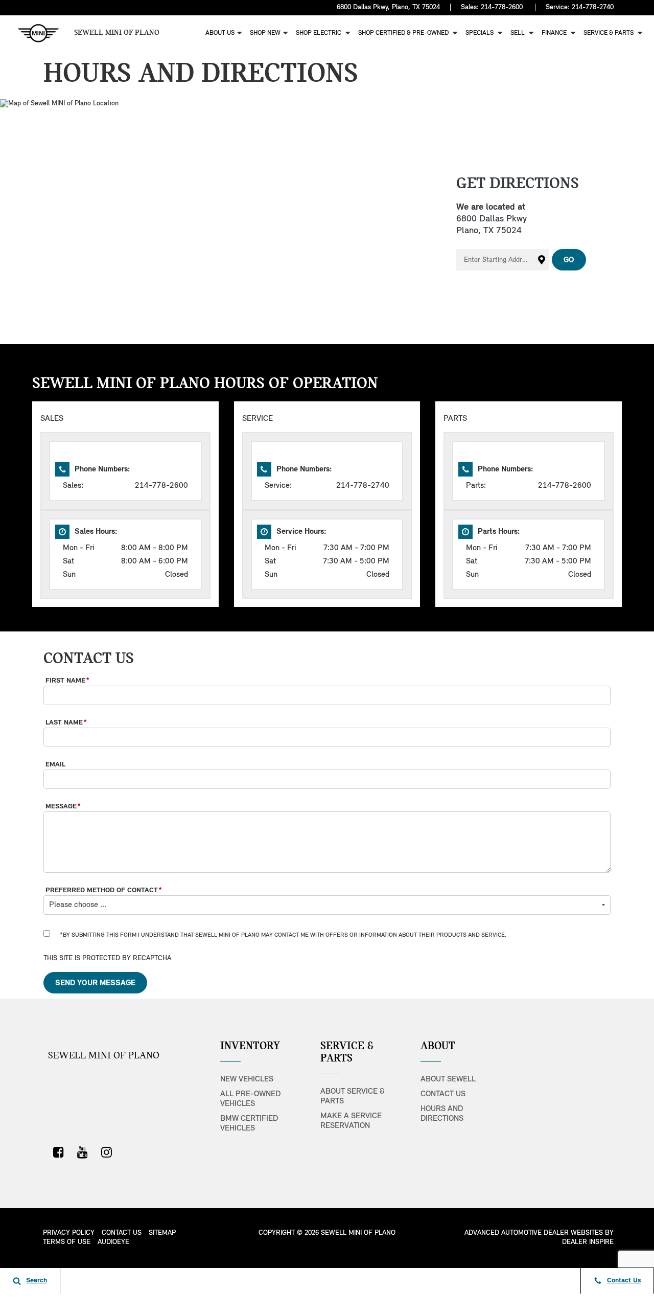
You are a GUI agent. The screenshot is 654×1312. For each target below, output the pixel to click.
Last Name (66, 723)
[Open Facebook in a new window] (58, 1152)
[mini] (38, 33)
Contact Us (443, 1094)
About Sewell (448, 1079)
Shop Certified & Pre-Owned (404, 33)
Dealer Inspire (588, 1242)
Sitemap (162, 1233)
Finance (555, 33)
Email (55, 764)
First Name (67, 681)
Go (569, 260)
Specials (480, 33)
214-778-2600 (502, 7)
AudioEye (113, 1242)
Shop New (265, 33)
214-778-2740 (593, 7)
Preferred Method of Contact (103, 890)
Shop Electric (319, 33)
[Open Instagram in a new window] (106, 1152)
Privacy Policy (69, 1233)
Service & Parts (609, 33)
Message (63, 806)
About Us (220, 33)
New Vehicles (246, 1079)
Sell (518, 33)
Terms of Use (66, 1242)
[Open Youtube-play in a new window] (82, 1152)
